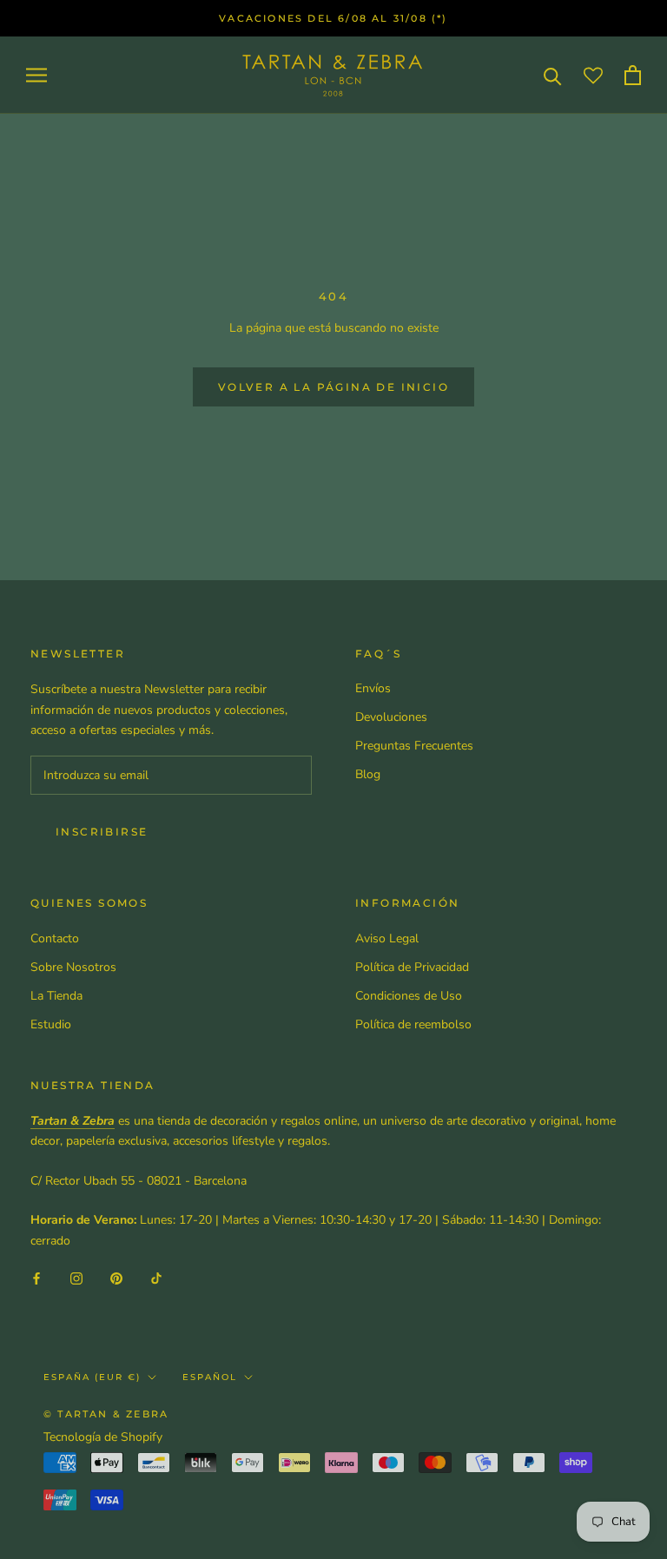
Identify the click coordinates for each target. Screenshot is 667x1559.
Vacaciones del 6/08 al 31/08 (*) (333, 18)
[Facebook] (36, 1278)
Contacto (54, 938)
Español (209, 1377)
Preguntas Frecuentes (414, 745)
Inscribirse (102, 831)
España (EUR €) (92, 1377)
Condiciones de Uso (408, 996)
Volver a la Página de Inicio (333, 386)
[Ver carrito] (632, 75)
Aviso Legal (387, 938)
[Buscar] (553, 75)
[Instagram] (76, 1278)
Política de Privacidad (412, 967)
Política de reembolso (413, 1024)
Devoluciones (391, 717)
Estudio (50, 1024)
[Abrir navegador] (36, 75)
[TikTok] (156, 1278)
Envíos (373, 688)
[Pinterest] (116, 1278)
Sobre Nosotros (73, 967)
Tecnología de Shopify (102, 1437)
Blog (367, 774)
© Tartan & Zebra (105, 1414)
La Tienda (56, 996)
